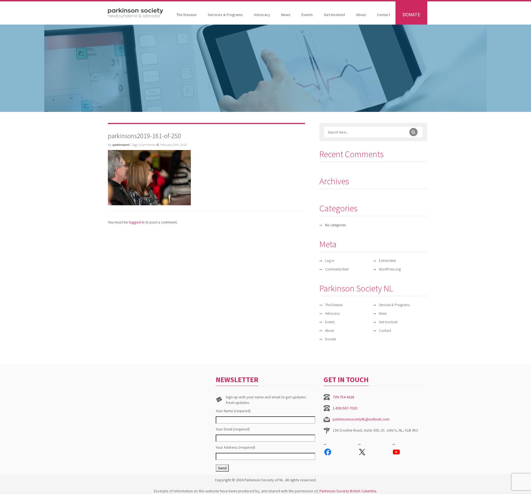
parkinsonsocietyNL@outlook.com (361, 419)
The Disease (186, 14)
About (361, 14)
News (285, 14)
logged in (136, 222)
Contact (383, 14)
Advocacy (262, 14)
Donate (411, 14)
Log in (329, 260)
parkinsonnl (121, 145)
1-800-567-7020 (345, 408)
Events (307, 14)
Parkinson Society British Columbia (347, 490)
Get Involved (334, 14)
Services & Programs (225, 14)
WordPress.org (390, 269)
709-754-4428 (343, 397)
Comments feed (336, 269)
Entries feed (387, 260)
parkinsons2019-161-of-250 (144, 136)
